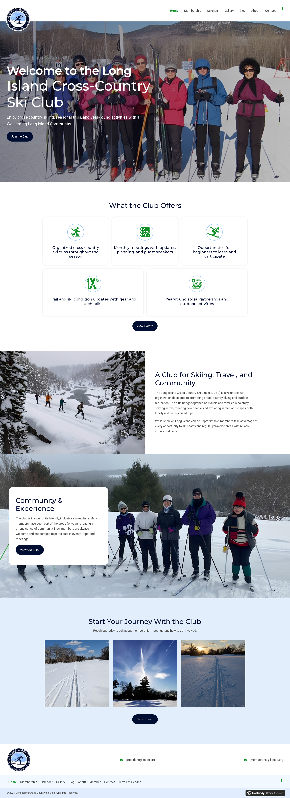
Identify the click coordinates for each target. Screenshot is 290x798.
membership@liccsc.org (266, 759)
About (82, 782)
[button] (282, 8)
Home (12, 782)
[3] (77, 673)
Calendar (47, 782)
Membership (28, 782)
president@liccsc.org (140, 759)
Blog (72, 782)
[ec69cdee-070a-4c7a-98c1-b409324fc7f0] (145, 673)
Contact (109, 782)
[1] (213, 673)
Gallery (60, 782)
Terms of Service (129, 782)
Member (95, 782)
